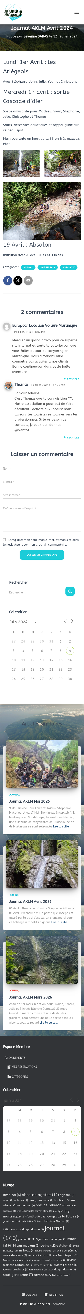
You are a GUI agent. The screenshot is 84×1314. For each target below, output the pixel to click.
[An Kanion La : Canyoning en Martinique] (15, 12)
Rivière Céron (43, 1265)
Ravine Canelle (45, 1250)
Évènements (17, 1058)
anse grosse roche (41, 1200)
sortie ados (63, 1275)
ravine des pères (66, 1250)
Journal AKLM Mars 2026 (30, 997)
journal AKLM (28, 1239)
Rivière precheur (15, 1269)
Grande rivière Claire (30, 1221)
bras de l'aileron (51, 1205)
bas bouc (61, 1200)
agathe (67, 1195)
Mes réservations (24, 1067)
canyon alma (43, 1211)
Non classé (69, 267)
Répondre (72, 379)
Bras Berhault (26, 1205)
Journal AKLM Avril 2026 (30, 901)
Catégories (20, 1077)
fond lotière (36, 1216)
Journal (28, 267)
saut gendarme (18, 1275)
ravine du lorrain (38, 1255)
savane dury (45, 1275)
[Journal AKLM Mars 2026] (42, 959)
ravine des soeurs (15, 1255)
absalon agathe (40, 1195)
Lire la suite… (62, 826)
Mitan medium (26, 1245)
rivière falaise (65, 1265)
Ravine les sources (14, 1260)
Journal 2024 (47, 267)
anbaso (21, 1200)
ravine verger (35, 1260)
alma (8, 1200)
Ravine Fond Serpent (63, 1255)
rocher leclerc (38, 1269)
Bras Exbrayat (25, 1211)
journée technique (52, 1239)
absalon (12, 1195)
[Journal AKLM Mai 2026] (42, 763)
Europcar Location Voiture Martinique (44, 325)
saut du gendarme (62, 1269)
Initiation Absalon (56, 1221)
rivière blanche (55, 1260)
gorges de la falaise (64, 1216)
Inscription (56, 1294)
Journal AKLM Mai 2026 (29, 801)
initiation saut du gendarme (23, 1229)
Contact (31, 1294)
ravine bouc (24, 1250)
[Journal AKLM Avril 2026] (42, 864)
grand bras (10, 1221)
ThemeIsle (58, 1304)
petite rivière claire (55, 1245)
